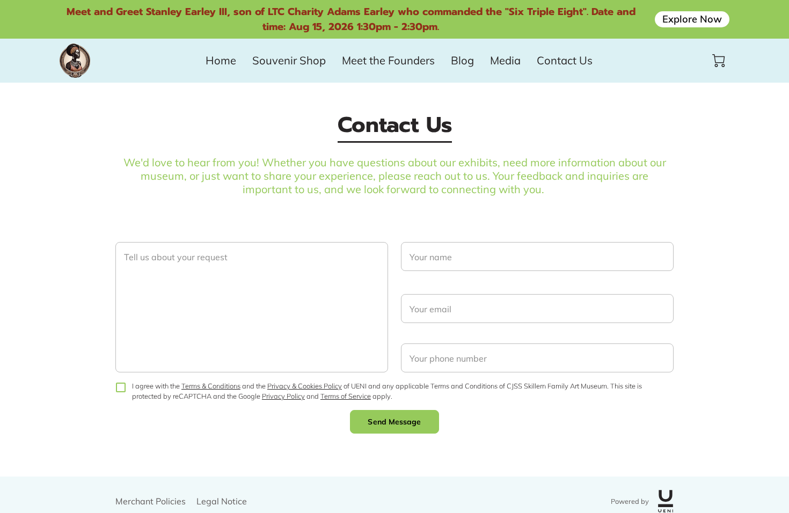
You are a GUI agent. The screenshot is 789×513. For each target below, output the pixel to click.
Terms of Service (345, 396)
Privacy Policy (283, 396)
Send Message (394, 422)
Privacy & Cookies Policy (304, 386)
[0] (718, 60)
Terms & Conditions (210, 386)
